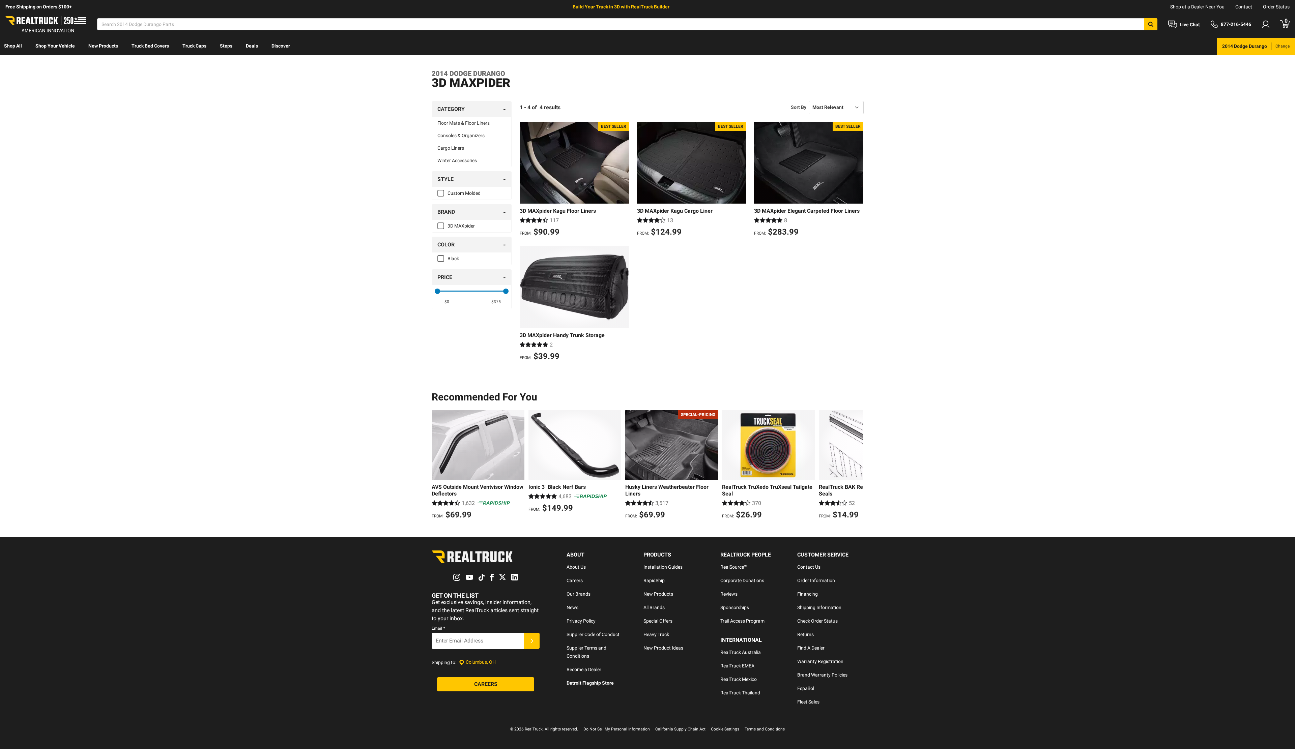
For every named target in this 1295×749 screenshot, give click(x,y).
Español (805, 688)
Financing (807, 594)
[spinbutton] (447, 301)
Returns (805, 634)
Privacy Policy (581, 621)
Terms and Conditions (765, 729)
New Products (103, 46)
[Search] (1150, 24)
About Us (576, 567)
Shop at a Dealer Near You (1197, 6)
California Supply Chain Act (680, 729)
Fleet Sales (808, 702)
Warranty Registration (820, 661)
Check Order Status (817, 621)
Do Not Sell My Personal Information (616, 729)
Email (438, 628)
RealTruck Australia (740, 652)
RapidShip (654, 580)
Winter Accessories (457, 160)
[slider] (437, 291)
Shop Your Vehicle (55, 46)
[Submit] (532, 641)
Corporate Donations (742, 580)
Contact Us (809, 567)
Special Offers (657, 621)
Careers (575, 580)
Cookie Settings (725, 729)
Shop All (13, 46)
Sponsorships (734, 607)
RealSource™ (733, 567)
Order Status (1276, 6)
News (572, 607)
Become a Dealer (584, 669)
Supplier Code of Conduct (593, 634)
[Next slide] (856, 465)
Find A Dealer (811, 648)
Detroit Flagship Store (590, 683)
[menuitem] (13, 46)
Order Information (816, 580)
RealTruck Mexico (738, 679)
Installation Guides (663, 567)
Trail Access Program (742, 621)
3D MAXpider (461, 226)
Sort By (798, 107)
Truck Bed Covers (150, 46)
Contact (1243, 6)
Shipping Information (819, 607)
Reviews (729, 594)
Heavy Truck (656, 634)
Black (453, 258)
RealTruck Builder (650, 6)
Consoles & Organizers (461, 135)
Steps (226, 46)
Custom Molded (464, 193)
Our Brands (579, 594)
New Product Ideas (663, 648)
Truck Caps (194, 46)
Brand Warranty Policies (822, 675)
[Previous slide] (438, 465)
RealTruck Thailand (740, 692)
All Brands (654, 607)
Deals (252, 46)
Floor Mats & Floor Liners (463, 123)
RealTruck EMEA (737, 665)
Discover (280, 46)
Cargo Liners (450, 148)
